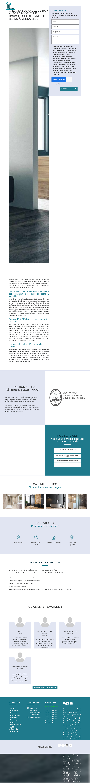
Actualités (13, 717)
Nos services (14, 713)
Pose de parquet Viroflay (72, 717)
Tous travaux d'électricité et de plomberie (67, 450)
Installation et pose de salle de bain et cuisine (67, 456)
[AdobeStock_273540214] (34, 501)
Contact (12, 722)
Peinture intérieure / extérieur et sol (67, 460)
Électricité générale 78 (71, 733)
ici (58, 74)
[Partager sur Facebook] (59, 745)
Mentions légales (15, 724)
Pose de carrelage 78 (70, 723)
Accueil (12, 708)
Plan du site (14, 731)
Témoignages (14, 720)
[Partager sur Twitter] (63, 745)
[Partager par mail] (70, 745)
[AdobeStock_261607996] (56, 501)
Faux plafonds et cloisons (67, 465)
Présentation (14, 710)
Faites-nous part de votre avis (45, 687)
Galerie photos (15, 715)
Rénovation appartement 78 (72, 715)
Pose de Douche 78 (73, 721)
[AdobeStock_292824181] (12, 501)
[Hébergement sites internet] (45, 750)
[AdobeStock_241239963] (77, 501)
